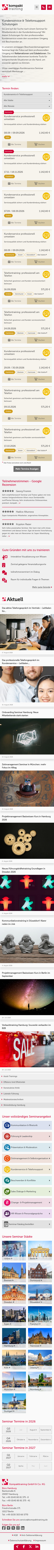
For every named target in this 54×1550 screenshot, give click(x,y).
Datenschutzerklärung (20, 1540)
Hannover (31, 333)
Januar (20, 1456)
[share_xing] (17, 1547)
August (32, 1430)
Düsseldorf (31, 255)
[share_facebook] (23, 1547)
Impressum (40, 1540)
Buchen (41, 144)
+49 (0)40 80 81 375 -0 (17, 1497)
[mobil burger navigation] (36, 7)
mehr (5, 76)
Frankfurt (9, 176)
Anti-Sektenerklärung (31, 1535)
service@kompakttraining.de (34, 1519)
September (45, 1430)
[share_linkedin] (37, 1547)
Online (8, 216)
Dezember (45, 1439)
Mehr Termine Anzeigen (27, 469)
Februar (32, 1456)
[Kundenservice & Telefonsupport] (43, 7)
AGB (15, 1535)
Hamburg (9, 333)
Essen (20, 255)
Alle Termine (16, 144)
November (32, 1439)
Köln (7, 137)
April (20, 1466)
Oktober (20, 1439)
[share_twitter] (30, 1547)
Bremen (20, 333)
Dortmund (10, 255)
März (45, 1456)
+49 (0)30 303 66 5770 (17, 1514)
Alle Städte (41, 255)
